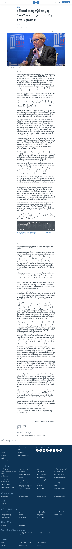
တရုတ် (2, 458)
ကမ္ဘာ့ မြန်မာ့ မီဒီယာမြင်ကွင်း (24, 468)
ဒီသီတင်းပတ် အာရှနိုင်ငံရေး (42, 480)
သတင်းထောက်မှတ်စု (5, 484)
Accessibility (39, 545)
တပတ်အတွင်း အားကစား (24, 480)
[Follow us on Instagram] (47, 450)
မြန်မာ (18, 7)
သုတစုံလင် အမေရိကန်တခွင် (60, 477)
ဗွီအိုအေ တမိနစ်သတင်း (59, 511)
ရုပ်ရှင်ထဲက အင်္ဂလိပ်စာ (41, 496)
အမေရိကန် (3, 455)
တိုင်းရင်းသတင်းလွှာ (58, 471)
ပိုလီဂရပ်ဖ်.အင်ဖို (40, 514)
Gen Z (55, 480)
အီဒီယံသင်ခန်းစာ (4, 496)
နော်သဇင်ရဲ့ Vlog (58, 514)
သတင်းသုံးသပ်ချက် (5, 476)
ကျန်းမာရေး (39, 485)
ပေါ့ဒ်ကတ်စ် (20, 452)
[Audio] (55, 2)
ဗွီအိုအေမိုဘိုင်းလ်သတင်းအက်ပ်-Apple (25, 533)
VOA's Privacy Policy (41, 542)
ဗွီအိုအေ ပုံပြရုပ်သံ (40, 517)
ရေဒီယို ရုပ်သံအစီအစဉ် (6, 514)
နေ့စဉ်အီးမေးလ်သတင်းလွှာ (24, 455)
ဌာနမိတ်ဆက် (3, 525)
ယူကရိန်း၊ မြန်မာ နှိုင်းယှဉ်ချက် (25, 485)
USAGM (2, 542)
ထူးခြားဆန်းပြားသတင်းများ (24, 488)
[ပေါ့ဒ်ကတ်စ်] (57, 450)
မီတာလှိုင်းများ (22, 525)
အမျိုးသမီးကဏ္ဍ (40, 488)
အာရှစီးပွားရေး (40, 482)
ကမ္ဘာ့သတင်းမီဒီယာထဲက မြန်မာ (7, 487)
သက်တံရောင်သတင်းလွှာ (59, 488)
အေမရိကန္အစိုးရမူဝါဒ (23, 545)
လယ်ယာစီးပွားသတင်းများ (24, 482)
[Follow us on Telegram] (50, 450)
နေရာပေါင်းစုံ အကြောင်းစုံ (59, 482)
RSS (19, 449)
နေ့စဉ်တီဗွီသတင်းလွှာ (5, 511)
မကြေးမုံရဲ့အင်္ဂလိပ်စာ (23, 496)
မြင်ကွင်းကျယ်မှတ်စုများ (42, 474)
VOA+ (2, 533)
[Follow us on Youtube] (44, 450)
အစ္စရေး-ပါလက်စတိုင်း (5, 461)
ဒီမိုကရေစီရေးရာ (4, 479)
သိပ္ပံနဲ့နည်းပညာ (22, 471)
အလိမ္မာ (18, 24)
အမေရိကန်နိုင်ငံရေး (5, 481)
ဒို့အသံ (55, 485)
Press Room (3, 545)
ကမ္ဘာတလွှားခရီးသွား (41, 477)
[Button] (53, 31)
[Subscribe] (60, 450)
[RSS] (54, 450)
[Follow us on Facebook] (37, 450)
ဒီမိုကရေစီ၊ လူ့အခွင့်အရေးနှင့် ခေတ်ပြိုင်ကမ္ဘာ (8, 472)
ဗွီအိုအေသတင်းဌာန (24, 224)
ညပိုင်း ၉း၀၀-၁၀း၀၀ (23, 504)
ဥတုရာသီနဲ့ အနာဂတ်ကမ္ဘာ (24, 474)
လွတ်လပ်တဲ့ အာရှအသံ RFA (25, 542)
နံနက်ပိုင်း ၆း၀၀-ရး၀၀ (5, 504)
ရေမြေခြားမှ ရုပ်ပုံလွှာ (41, 511)
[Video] (60, 2)
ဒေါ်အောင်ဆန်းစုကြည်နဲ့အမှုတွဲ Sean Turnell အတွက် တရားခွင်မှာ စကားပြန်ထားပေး (38, 222)
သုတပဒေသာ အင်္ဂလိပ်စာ (59, 496)
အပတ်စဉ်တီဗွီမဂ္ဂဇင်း (5, 517)
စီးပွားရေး (21, 477)
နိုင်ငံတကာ (3, 452)
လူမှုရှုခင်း (39, 468)
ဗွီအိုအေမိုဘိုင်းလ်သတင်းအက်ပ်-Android (43, 533)
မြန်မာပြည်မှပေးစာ (40, 471)
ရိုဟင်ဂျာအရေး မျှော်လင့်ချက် (60, 468)
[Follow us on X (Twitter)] (40, 450)
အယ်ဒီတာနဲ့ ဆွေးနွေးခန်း (6, 468)
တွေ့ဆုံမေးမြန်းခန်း (23, 517)
